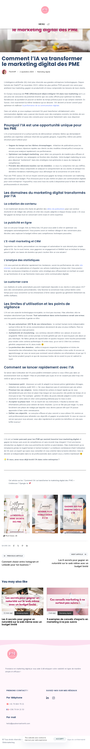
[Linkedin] (27, 546)
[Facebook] (14, 546)
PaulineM (12, 72)
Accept (60, 739)
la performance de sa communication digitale (40, 105)
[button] (45, 24)
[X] (18, 546)
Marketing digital (43, 72)
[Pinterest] (22, 546)
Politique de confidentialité (75, 739)
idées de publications (56, 209)
